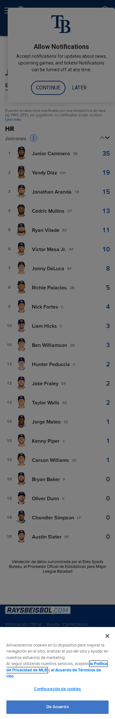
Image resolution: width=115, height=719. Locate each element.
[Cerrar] (107, 636)
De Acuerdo (57, 706)
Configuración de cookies (57, 689)
